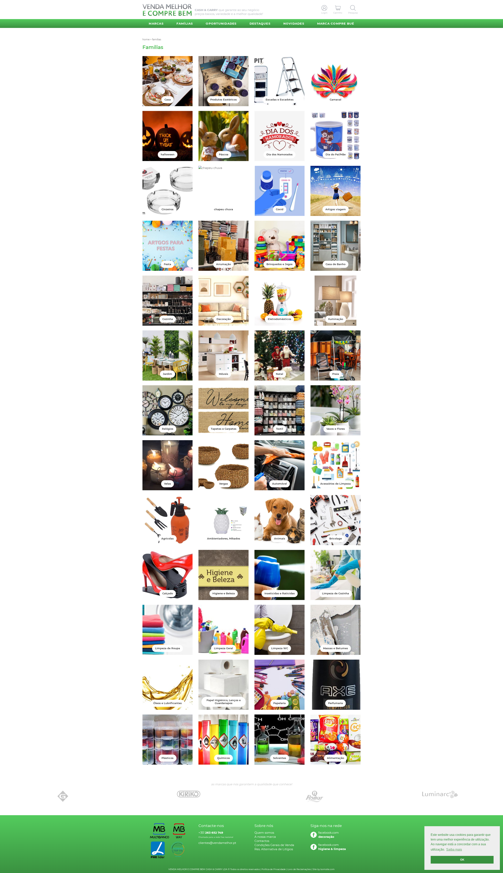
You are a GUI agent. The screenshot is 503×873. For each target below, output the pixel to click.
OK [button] (462, 859)
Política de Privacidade (274, 869)
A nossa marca (265, 837)
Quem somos (264, 832)
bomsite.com (327, 869)
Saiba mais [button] (454, 849)
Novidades (293, 23)
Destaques (260, 23)
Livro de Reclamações (299, 869)
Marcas (156, 23)
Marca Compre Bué (335, 23)
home (146, 39)
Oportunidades (221, 23)
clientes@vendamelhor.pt (217, 843)
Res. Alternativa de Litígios (273, 849)
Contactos (261, 841)
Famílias (184, 23)
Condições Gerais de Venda (274, 845)
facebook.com (328, 832)
